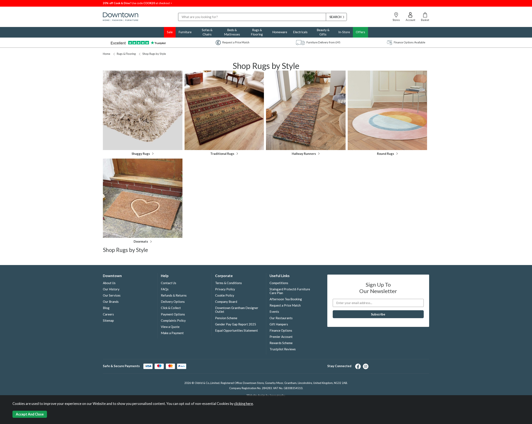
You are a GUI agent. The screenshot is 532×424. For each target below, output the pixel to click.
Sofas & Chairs (207, 32)
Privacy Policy (225, 289)
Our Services (112, 295)
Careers (108, 314)
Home (106, 53)
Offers (360, 32)
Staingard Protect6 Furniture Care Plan (290, 291)
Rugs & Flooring (257, 32)
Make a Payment (172, 333)
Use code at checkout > (137, 3)
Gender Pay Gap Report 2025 (235, 324)
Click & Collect (171, 308)
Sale (170, 32)
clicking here (243, 404)
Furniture (185, 32)
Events (274, 311)
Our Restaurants (281, 318)
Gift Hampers (279, 324)
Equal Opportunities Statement (236, 330)
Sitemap (108, 320)
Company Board (226, 301)
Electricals (300, 32)
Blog (106, 308)
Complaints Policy (173, 320)
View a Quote (170, 327)
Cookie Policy (224, 295)
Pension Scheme (226, 318)
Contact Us (168, 283)
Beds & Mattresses (232, 32)
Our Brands (111, 301)
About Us (109, 283)
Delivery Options (173, 301)
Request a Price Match (285, 305)
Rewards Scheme (281, 343)
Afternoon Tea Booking (286, 299)
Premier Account (281, 336)
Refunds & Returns (174, 295)
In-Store (344, 32)
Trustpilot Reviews (283, 349)
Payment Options (173, 314)
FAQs (165, 289)
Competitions (279, 283)
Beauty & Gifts (323, 32)
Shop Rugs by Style (154, 53)
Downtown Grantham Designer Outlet (236, 309)
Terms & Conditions (228, 283)
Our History (111, 289)
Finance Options (281, 330)
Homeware (279, 32)
